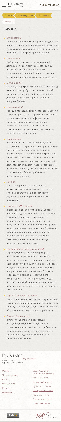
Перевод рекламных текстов (21, 296)
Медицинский (13, 83)
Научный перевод (41, 395)
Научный (11, 182)
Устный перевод (40, 378)
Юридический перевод (43, 386)
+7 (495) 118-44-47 (48, 5)
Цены (4, 380)
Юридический (13, 38)
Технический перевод (42, 399)
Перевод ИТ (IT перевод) (19, 206)
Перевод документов (17, 316)
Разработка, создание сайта (52, 416)
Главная (8, 15)
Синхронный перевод (42, 382)
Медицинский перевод (43, 391)
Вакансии (6, 388)
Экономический (14, 107)
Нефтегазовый (14, 139)
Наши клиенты (9, 384)
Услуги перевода (25, 15)
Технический (13, 59)
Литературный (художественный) (25, 249)
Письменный (43, 15)
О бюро (5, 371)
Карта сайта (29, 359)
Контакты (7, 392)
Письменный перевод (42, 403)
